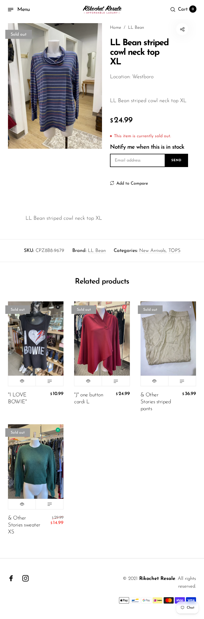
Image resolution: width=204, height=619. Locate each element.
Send (176, 160)
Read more (49, 381)
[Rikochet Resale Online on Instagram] (25, 578)
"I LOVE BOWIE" (17, 398)
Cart (186, 9)
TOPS (174, 250)
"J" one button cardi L (88, 398)
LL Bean (97, 250)
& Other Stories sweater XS (24, 525)
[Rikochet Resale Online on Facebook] (11, 578)
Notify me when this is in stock (147, 147)
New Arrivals (152, 250)
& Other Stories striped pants (156, 402)
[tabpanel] (55, 86)
